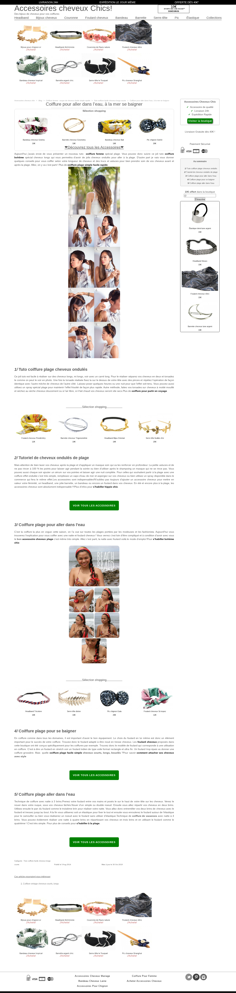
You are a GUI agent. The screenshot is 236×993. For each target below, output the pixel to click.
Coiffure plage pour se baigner (202, 179)
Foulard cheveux (96, 18)
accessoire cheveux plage (37, 539)
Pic (177, 18)
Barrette (140, 18)
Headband (21, 18)
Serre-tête (160, 18)
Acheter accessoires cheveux (144, 981)
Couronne (71, 18)
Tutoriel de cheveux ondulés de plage (202, 172)
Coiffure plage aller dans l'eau (202, 183)
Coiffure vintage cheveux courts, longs (41, 884)
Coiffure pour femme (144, 976)
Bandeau (121, 18)
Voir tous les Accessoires (94, 505)
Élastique (192, 18)
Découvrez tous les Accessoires (94, 147)
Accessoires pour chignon (92, 986)
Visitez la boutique (200, 121)
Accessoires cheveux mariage (92, 976)
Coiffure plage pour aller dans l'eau (201, 176)
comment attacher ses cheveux (155, 752)
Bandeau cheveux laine (92, 981)
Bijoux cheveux (46, 18)
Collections (214, 18)
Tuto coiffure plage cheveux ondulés (202, 168)
